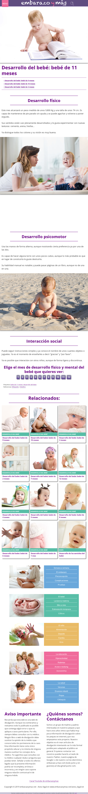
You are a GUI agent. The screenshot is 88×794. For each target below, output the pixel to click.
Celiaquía (61, 699)
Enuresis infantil (61, 691)
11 (63, 377)
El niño (61, 625)
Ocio (61, 642)
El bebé (61, 597)
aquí (75, 793)
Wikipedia (15, 387)
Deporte (61, 634)
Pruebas (61, 584)
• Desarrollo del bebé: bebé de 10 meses (19, 84)
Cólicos (61, 613)
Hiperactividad (61, 658)
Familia (61, 638)
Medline (23, 387)
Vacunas (61, 687)
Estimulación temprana (61, 609)
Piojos (61, 695)
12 (69, 377)
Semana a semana (61, 568)
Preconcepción (61, 576)
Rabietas (61, 663)
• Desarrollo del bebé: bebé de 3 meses (19, 87)
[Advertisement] (44, 213)
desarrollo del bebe (29, 385)
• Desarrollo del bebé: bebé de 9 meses (19, 80)
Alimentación (61, 630)
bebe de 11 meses (17, 385)
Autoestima (61, 671)
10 (58, 377)
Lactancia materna (61, 601)
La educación (61, 654)
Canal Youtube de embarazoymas (44, 781)
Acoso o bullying (61, 667)
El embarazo (61, 572)
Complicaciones (61, 581)
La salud (61, 683)
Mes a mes (61, 605)
